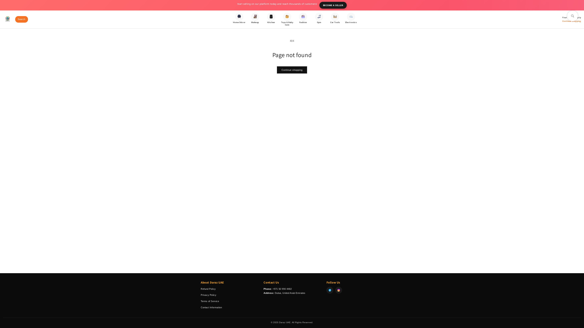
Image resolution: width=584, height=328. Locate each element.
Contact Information (211, 307)
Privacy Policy (208, 295)
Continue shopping (292, 70)
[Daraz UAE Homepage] (7, 22)
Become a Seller (333, 5)
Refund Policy (208, 289)
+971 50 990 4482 (282, 289)
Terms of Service (210, 301)
